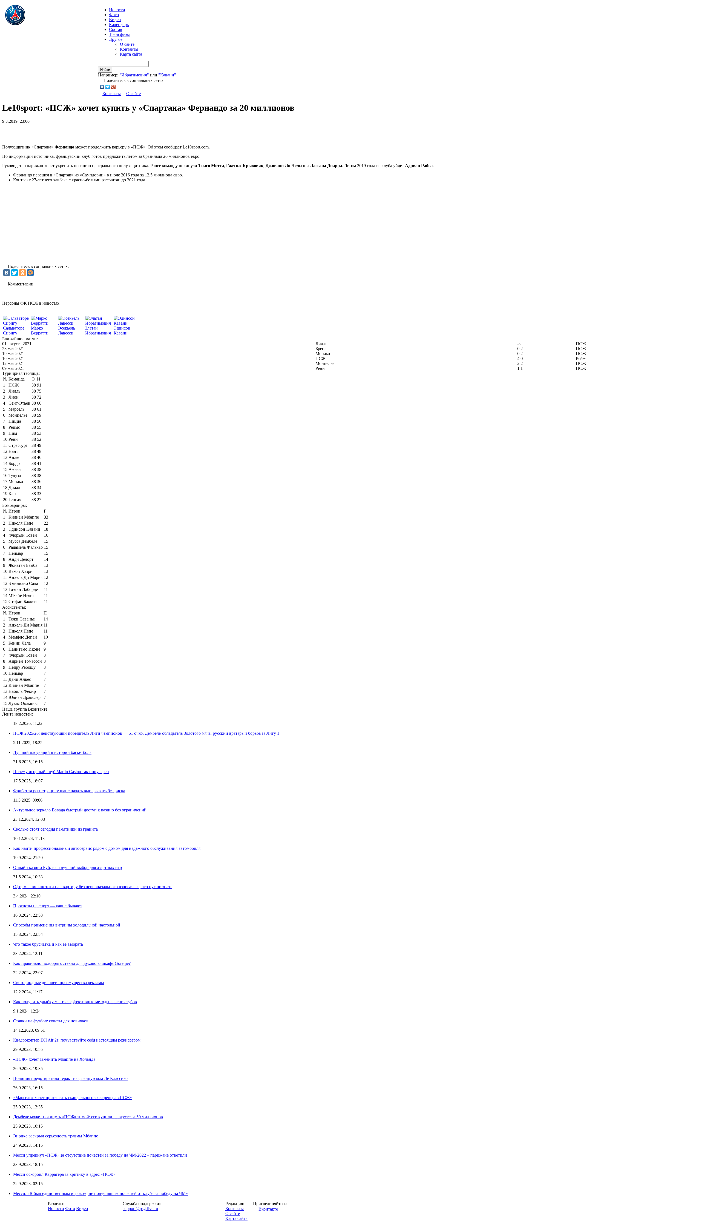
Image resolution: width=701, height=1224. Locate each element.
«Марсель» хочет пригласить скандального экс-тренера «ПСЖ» (72, 1097)
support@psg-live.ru (140, 1208)
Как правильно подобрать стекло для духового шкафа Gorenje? (72, 963)
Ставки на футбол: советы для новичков (50, 1021)
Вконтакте (268, 1209)
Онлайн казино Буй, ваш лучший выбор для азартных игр (67, 867)
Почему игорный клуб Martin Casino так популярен (61, 771)
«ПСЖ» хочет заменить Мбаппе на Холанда (54, 1059)
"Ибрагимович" (134, 75)
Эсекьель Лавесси (66, 330)
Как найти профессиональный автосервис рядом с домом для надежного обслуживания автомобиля (106, 848)
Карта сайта (131, 54)
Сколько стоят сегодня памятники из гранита (55, 829)
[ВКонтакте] (102, 86)
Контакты (129, 49)
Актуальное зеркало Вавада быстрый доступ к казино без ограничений (79, 810)
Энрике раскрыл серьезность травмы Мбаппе (55, 1136)
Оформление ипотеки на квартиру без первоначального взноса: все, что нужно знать (92, 886)
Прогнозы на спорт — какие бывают (47, 905)
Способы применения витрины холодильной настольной (66, 925)
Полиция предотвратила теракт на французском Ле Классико (70, 1078)
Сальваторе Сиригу (13, 330)
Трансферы (119, 34)
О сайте (127, 44)
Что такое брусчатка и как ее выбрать (48, 944)
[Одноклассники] (22, 272)
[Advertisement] (66, 132)
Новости (56, 1208)
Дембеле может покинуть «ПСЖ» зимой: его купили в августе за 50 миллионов (88, 1116)
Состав (115, 29)
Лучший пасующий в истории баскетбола (52, 752)
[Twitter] (108, 86)
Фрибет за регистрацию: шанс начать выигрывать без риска (69, 790)
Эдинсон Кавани (122, 330)
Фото (114, 14)
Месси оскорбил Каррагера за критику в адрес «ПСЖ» (64, 1174)
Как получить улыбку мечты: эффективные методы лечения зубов (75, 1001)
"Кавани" (167, 75)
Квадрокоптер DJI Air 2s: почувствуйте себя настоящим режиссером (76, 1040)
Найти (105, 70)
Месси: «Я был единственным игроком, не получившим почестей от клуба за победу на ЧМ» (100, 1193)
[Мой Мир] (30, 272)
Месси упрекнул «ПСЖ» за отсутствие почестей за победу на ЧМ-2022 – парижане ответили (100, 1155)
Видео (115, 19)
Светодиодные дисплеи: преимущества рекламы (58, 982)
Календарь (119, 24)
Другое (115, 39)
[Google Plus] (113, 86)
